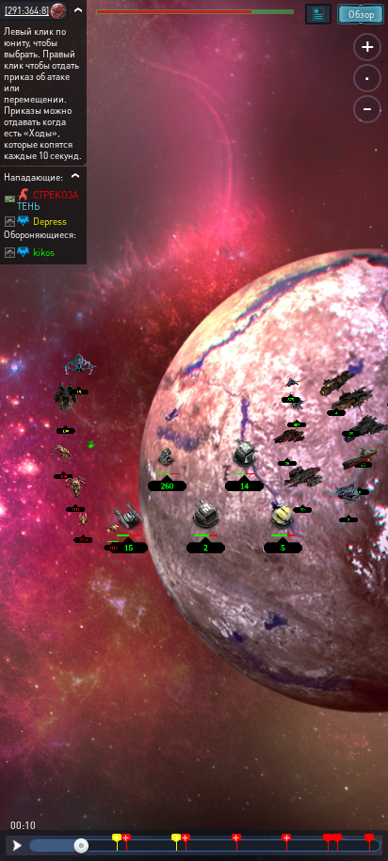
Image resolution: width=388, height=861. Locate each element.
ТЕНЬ (28, 206)
